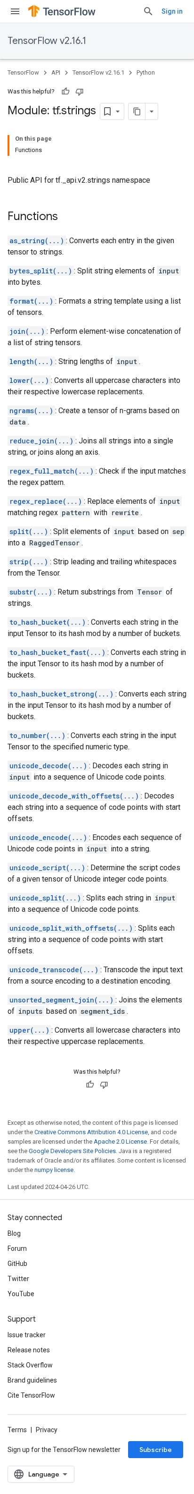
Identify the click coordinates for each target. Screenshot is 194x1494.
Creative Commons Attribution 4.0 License (91, 1132)
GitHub (17, 1263)
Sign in (172, 11)
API (55, 72)
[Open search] (148, 11)
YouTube (21, 1294)
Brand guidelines (32, 1380)
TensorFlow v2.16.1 (47, 41)
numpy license (53, 1169)
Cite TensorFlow (31, 1395)
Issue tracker (27, 1335)
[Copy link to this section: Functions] (67, 217)
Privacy (46, 1430)
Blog (14, 1233)
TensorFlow (23, 72)
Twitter (18, 1278)
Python (146, 72)
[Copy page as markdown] (137, 111)
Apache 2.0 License (120, 1141)
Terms (17, 1430)
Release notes (29, 1350)
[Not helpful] (80, 92)
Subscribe (155, 1449)
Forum (17, 1248)
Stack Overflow (30, 1365)
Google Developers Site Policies (72, 1150)
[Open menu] (15, 11)
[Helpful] (65, 92)
